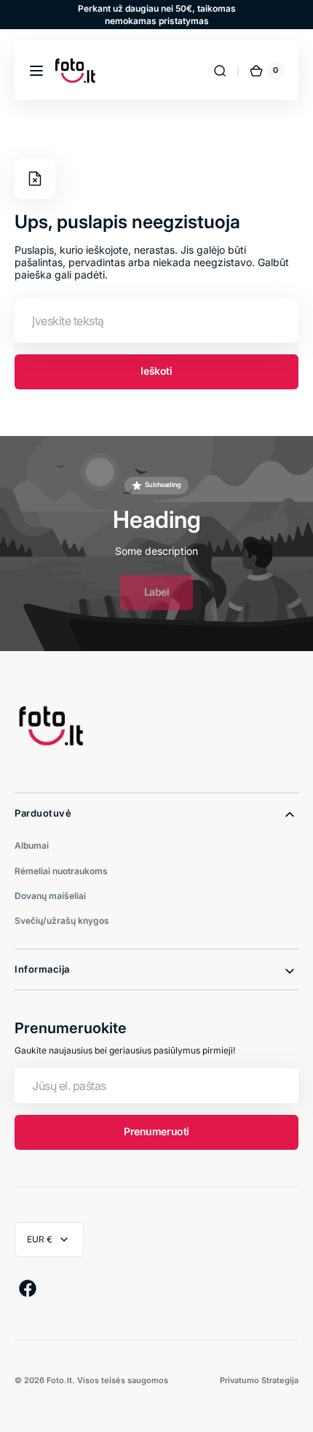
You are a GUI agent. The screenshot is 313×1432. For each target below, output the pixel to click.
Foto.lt (59, 1380)
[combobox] (156, 321)
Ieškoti (156, 371)
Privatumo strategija (259, 1380)
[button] (36, 71)
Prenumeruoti (156, 1131)
